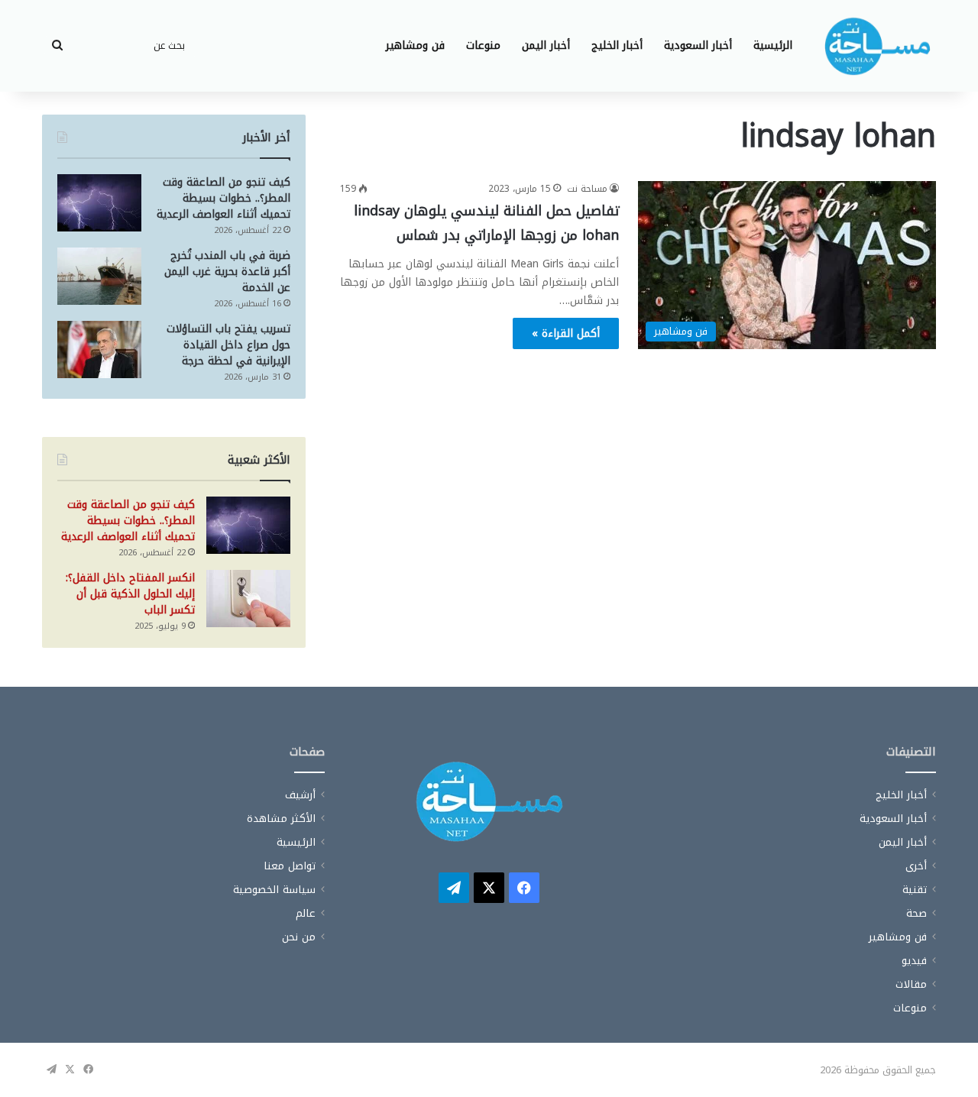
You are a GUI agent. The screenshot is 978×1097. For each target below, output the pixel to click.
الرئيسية (772, 45)
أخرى (916, 866)
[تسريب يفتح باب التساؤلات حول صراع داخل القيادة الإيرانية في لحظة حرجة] (99, 349)
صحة (916, 913)
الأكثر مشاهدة (281, 818)
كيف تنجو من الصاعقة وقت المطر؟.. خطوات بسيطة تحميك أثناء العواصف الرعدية (223, 198)
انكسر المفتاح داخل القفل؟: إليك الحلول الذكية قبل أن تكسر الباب (130, 594)
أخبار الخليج (617, 45)
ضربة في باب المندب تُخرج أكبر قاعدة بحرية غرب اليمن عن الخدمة (227, 271)
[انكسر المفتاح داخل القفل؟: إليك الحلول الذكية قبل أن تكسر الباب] (248, 598)
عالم (306, 913)
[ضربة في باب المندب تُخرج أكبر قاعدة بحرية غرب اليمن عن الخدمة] (99, 276)
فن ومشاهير (415, 45)
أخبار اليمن (546, 45)
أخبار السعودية (698, 45)
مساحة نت (587, 188)
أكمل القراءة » (566, 333)
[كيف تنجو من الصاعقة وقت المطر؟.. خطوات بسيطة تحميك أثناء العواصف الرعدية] (99, 202)
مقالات (911, 984)
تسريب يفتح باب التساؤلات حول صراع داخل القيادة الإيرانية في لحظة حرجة (228, 345)
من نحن (299, 937)
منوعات (483, 45)
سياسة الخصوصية (274, 889)
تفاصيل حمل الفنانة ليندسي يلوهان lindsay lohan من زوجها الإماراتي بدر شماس (486, 223)
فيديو (914, 961)
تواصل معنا (290, 865)
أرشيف (300, 794)
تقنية (914, 890)
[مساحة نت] (877, 45)
